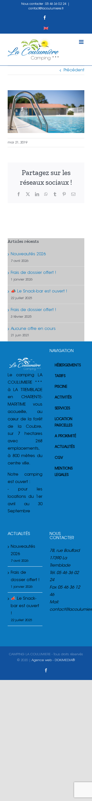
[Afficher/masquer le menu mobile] (81, 42)
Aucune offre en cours (33, 329)
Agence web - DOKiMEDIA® (53, 660)
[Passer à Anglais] (46, 28)
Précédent (74, 70)
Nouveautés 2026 (28, 254)
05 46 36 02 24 (55, 4)
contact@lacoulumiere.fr (46, 8)
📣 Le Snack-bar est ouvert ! (39, 291)
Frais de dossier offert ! (33, 273)
